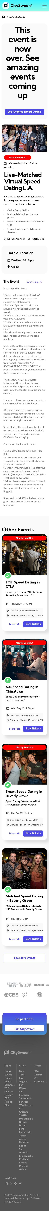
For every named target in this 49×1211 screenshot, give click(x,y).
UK (35, 1077)
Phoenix (23, 1165)
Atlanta (23, 1169)
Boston (23, 1121)
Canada (38, 1074)
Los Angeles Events (17, 17)
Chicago (23, 1111)
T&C (6, 1088)
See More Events (24, 958)
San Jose (23, 1101)
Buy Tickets (33, 624)
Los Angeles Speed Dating (24, 112)
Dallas (22, 1145)
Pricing (8, 1101)
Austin (22, 1138)
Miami (22, 1125)
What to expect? (34, 281)
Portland (24, 1159)
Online (8, 1077)
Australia (39, 1081)
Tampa (22, 1135)
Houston (24, 1142)
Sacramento (25, 1098)
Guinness (9, 1084)
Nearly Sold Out (17, 157)
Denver (23, 1162)
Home (7, 1071)
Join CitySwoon (24, 1029)
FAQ (6, 1098)
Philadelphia (26, 1118)
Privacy (8, 1094)
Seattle (23, 1115)
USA (36, 1071)
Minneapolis (26, 1155)
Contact (8, 1091)
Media (7, 1081)
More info (14, 624)
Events (8, 1074)
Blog (6, 1105)
